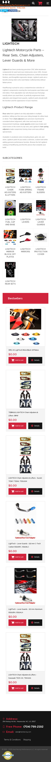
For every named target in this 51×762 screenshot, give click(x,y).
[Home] (6, 3)
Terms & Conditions (12, 740)
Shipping (27, 740)
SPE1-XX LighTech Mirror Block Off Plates (23, 350)
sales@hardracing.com (23, 732)
